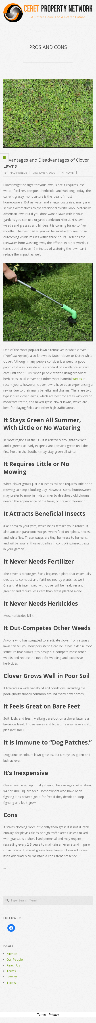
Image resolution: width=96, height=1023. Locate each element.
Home (69, 173)
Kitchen (11, 954)
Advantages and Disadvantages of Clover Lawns (46, 163)
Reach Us (13, 965)
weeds (77, 379)
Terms (11, 971)
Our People (14, 959)
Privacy (11, 977)
